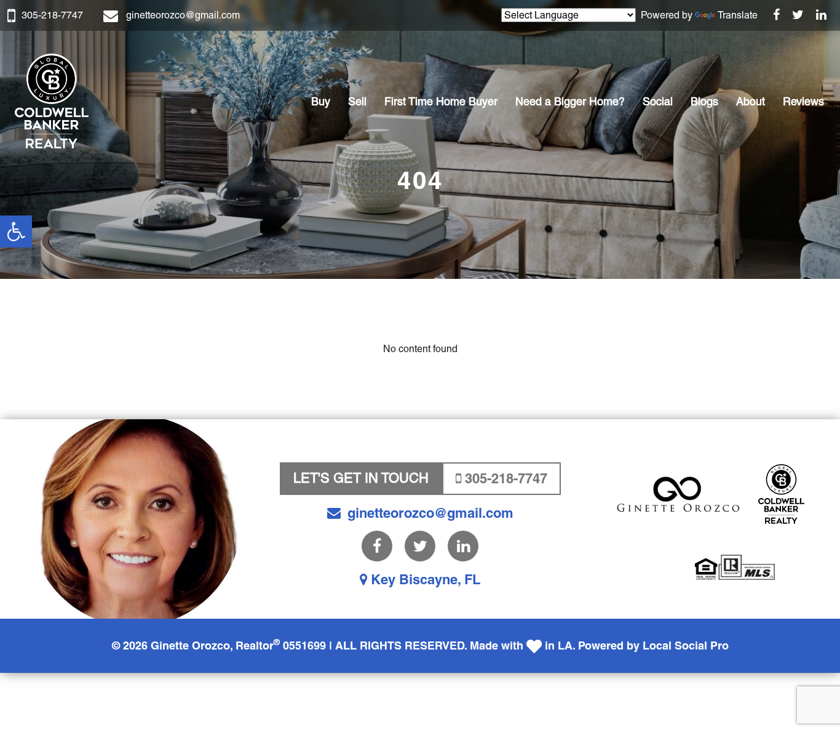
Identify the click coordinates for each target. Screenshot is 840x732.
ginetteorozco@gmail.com (183, 15)
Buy (320, 101)
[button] (16, 231)
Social (658, 101)
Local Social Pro (686, 645)
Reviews (803, 101)
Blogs (704, 101)
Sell (357, 101)
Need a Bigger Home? (570, 101)
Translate (738, 15)
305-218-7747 (52, 15)
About (750, 101)
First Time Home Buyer (440, 101)
